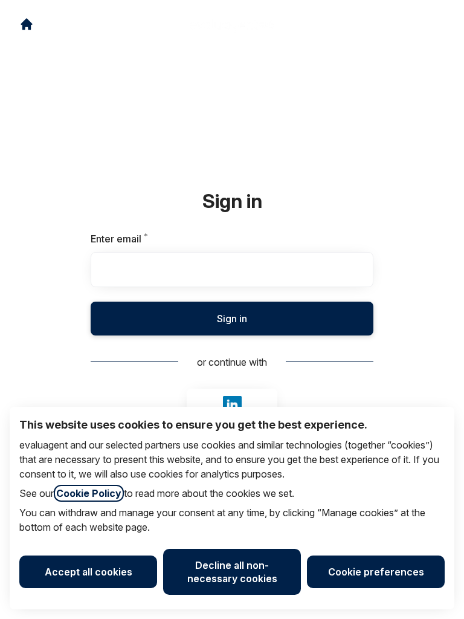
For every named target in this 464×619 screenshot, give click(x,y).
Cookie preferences (376, 572)
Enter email (140, 239)
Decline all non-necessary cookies (232, 572)
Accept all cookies (88, 572)
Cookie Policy (88, 493)
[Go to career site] (26, 24)
